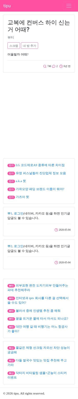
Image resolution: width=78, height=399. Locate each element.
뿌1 (9, 213)
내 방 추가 (29, 45)
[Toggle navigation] (69, 6)
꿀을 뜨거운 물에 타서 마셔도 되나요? (42, 318)
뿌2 (9, 246)
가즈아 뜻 (22, 197)
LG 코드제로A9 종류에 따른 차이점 (40, 165)
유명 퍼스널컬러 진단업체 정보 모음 (41, 173)
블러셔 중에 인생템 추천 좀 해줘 (38, 310)
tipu (7, 5)
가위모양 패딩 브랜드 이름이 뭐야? (40, 189)
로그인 (18, 213)
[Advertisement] (39, 114)
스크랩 (13, 45)
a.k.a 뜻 (21, 181)
